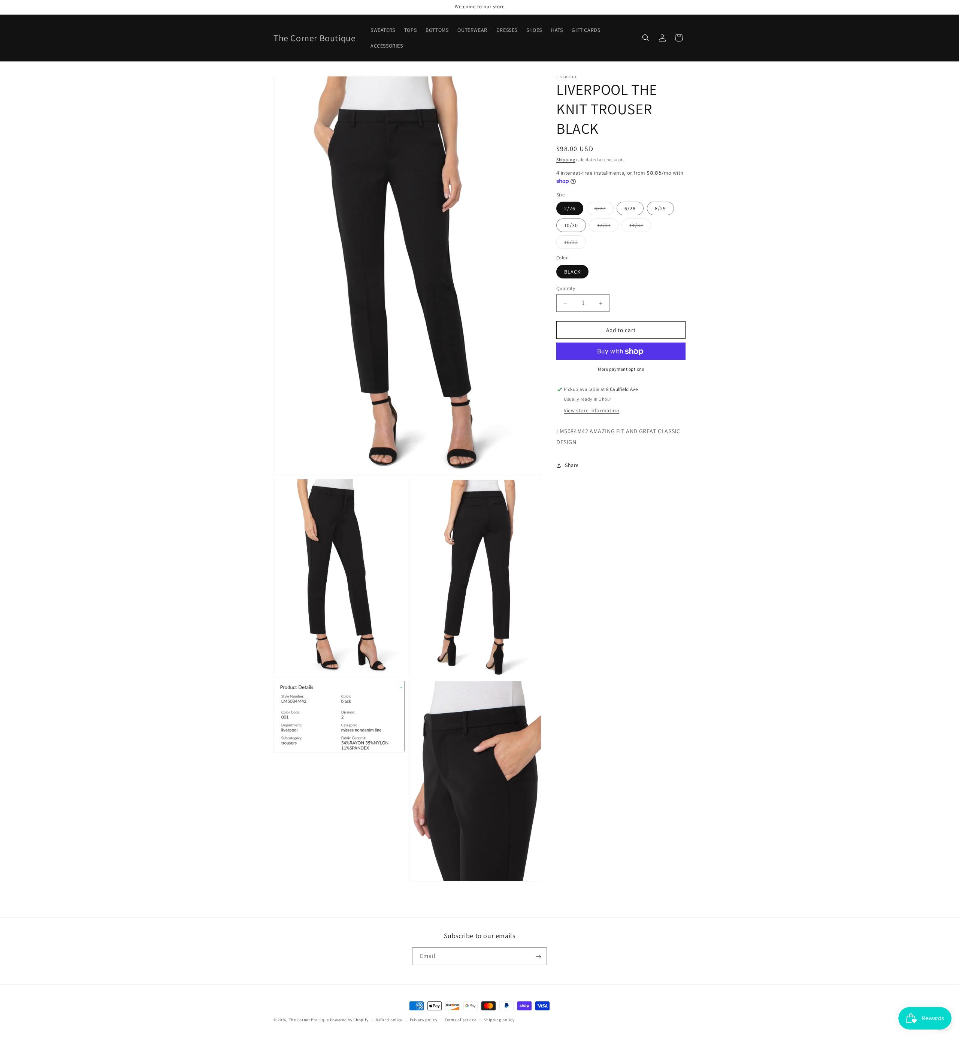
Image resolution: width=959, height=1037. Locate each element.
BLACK (572, 271)
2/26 (569, 208)
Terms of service (460, 1019)
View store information (591, 410)
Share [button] (572, 465)
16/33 (575, 244)
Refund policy (389, 1019)
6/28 (630, 208)
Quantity (565, 288)
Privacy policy (424, 1019)
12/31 (607, 227)
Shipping (565, 159)
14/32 (640, 227)
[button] (646, 38)
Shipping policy (499, 1019)
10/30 (571, 225)
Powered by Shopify (349, 1019)
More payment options (621, 369)
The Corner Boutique (309, 1019)
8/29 (660, 208)
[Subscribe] (538, 956)
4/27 (604, 210)
